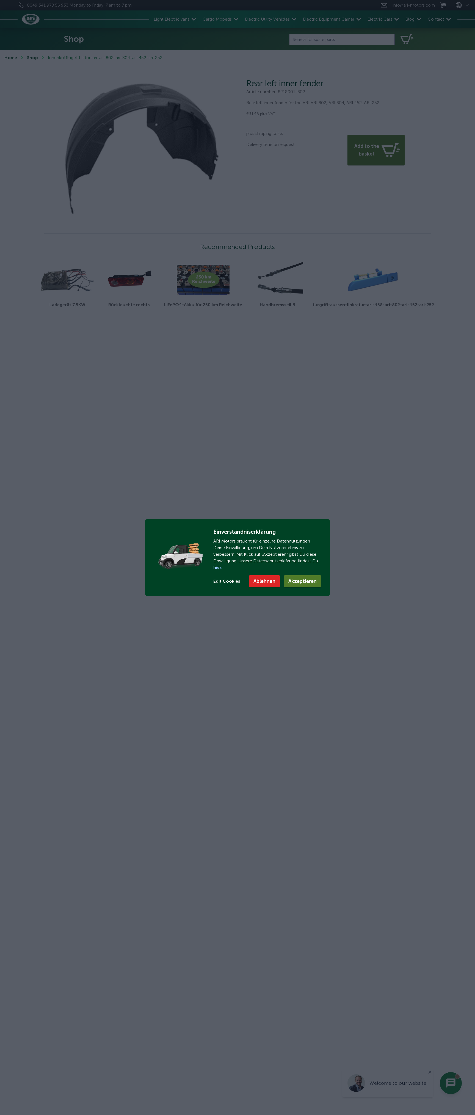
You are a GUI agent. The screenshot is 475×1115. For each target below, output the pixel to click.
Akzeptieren (302, 581)
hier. (217, 567)
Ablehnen (264, 581)
